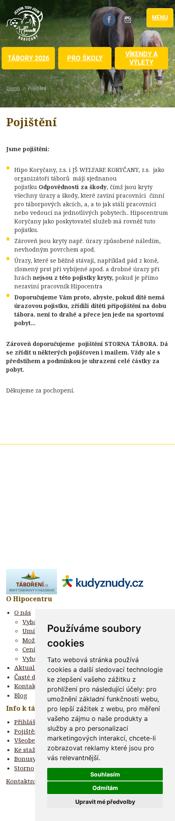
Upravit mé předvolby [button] (105, 801)
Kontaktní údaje (30, 781)
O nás (22, 612)
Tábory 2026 (28, 58)
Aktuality (28, 667)
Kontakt (26, 686)
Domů (13, 88)
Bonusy (25, 758)
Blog (20, 695)
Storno (24, 768)
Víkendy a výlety (141, 58)
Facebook (109, 19)
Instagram (127, 19)
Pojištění (27, 731)
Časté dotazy (33, 677)
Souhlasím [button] (105, 774)
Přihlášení (29, 722)
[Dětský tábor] (31, 581)
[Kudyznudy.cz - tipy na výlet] (100, 581)
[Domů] (24, 23)
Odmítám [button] (105, 787)
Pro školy (85, 58)
